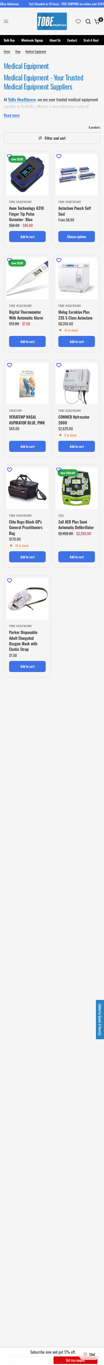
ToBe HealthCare (20, 202)
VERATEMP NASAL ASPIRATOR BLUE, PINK (27, 419)
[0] (96, 21)
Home (7, 51)
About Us (55, 40)
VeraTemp (15, 411)
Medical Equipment (35, 51)
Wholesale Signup (32, 40)
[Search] (88, 21)
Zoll (61, 515)
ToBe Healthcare (22, 99)
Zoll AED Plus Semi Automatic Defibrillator (76, 524)
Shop (17, 51)
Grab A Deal (91, 40)
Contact (72, 40)
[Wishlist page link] (78, 21)
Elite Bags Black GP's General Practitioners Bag (25, 527)
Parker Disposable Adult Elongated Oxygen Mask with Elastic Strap (23, 640)
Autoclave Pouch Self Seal (74, 211)
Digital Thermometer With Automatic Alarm (26, 315)
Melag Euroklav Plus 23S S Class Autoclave (75, 315)
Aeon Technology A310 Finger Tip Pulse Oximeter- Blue (26, 213)
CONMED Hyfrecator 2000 (74, 419)
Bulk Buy (9, 40)
